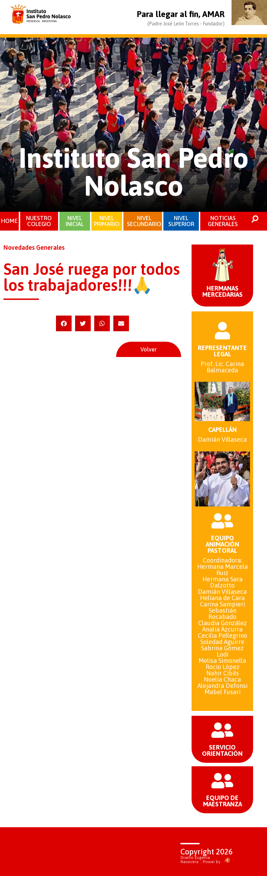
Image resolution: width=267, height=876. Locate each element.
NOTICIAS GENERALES (223, 221)
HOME (9, 220)
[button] (64, 323)
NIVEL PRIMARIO (107, 221)
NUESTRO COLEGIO (39, 221)
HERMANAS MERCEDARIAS (222, 291)
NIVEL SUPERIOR (181, 221)
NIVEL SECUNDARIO (144, 221)
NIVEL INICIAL (75, 221)
